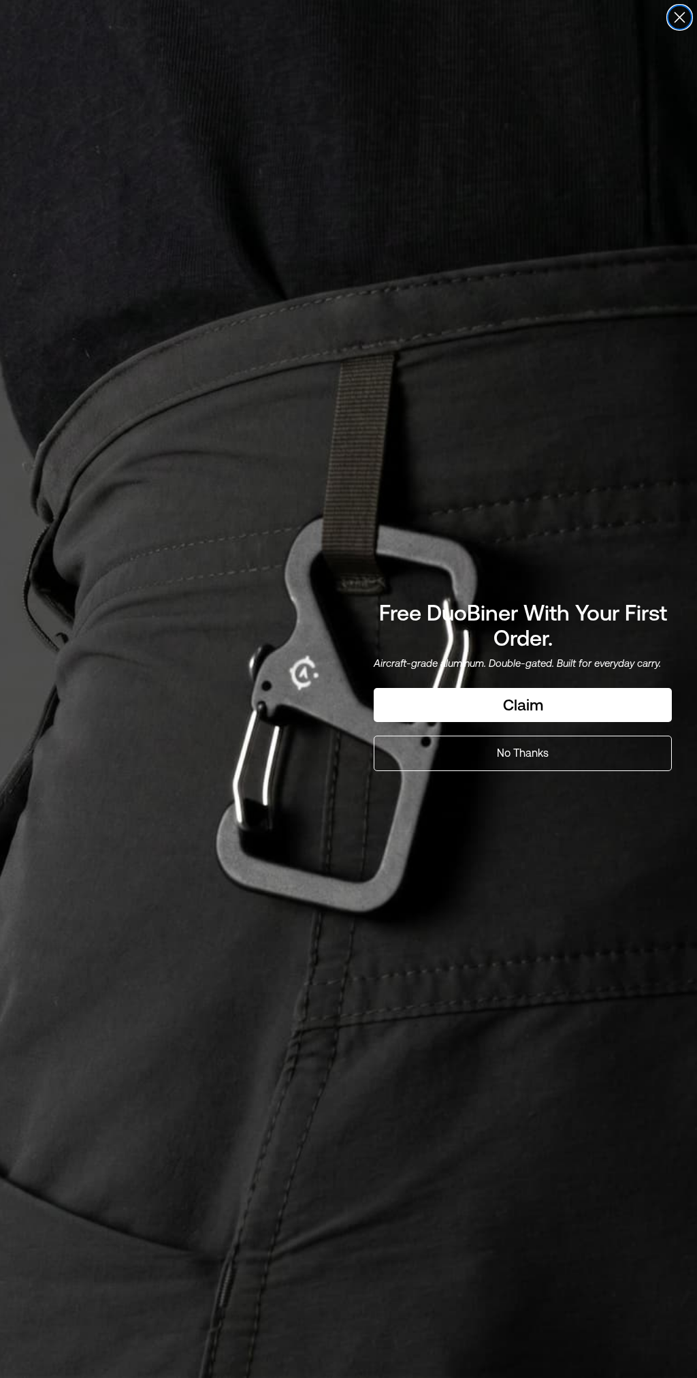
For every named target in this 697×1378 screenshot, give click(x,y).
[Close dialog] (680, 17)
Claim (523, 705)
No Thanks (523, 753)
